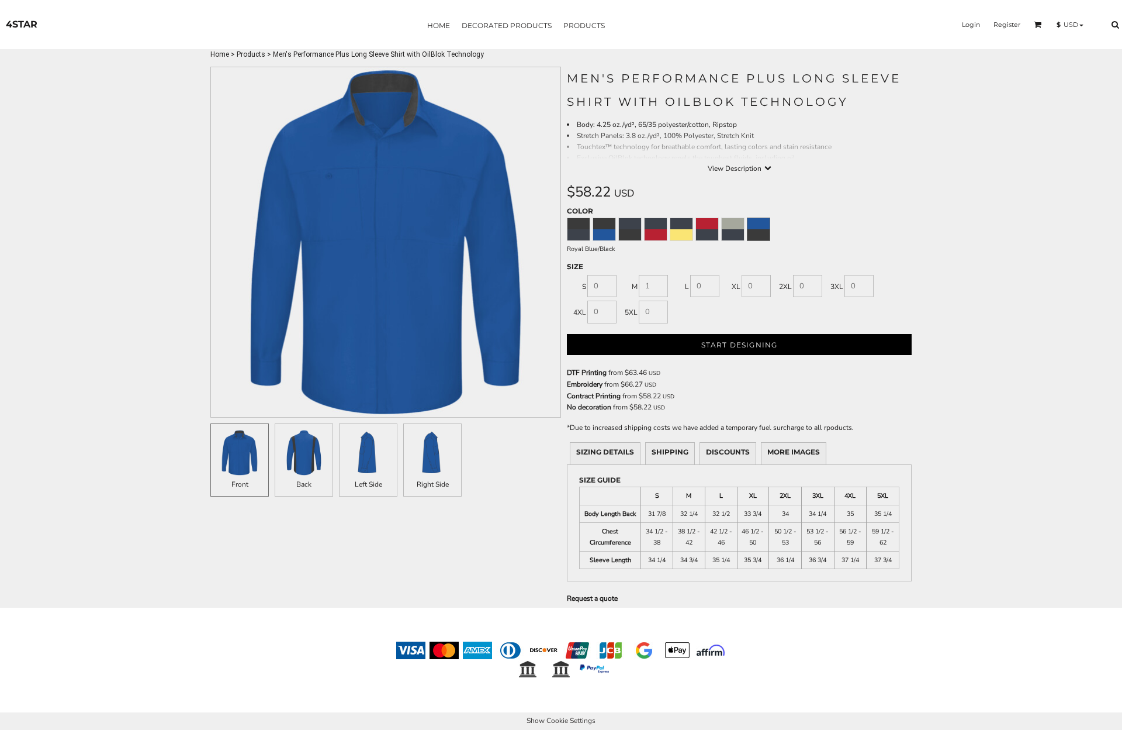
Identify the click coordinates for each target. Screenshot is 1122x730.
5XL (631, 312)
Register (1006, 24)
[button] (1038, 24)
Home (219, 54)
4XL (579, 312)
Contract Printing (594, 396)
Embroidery (584, 384)
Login (971, 24)
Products (251, 54)
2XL (785, 286)
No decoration (589, 407)
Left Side (368, 484)
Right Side (433, 484)
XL (736, 286)
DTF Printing (587, 372)
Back (303, 484)
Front (239, 484)
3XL (836, 286)
